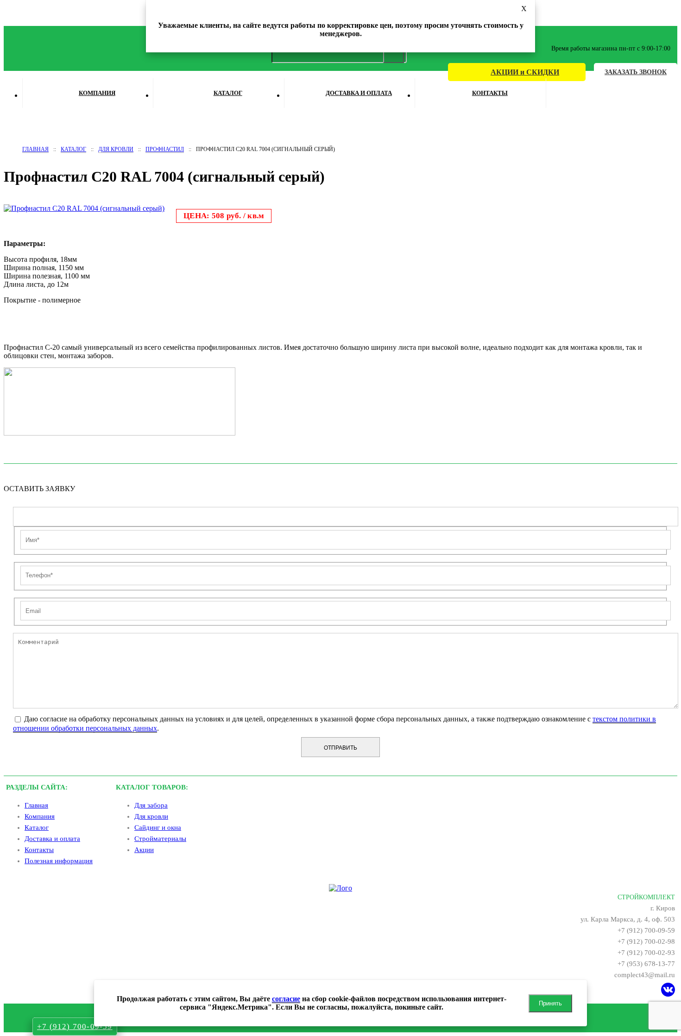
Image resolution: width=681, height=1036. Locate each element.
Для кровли (115, 149)
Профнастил (164, 149)
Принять (550, 1003)
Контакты (490, 92)
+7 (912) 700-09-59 (75, 1026)
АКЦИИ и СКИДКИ (525, 72)
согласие (286, 999)
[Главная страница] (340, 888)
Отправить (340, 748)
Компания (97, 92)
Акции (144, 849)
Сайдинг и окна (157, 827)
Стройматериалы (160, 838)
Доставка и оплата (359, 92)
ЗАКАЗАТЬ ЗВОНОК (636, 72)
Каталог (228, 92)
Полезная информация (59, 861)
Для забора (151, 805)
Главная (35, 149)
